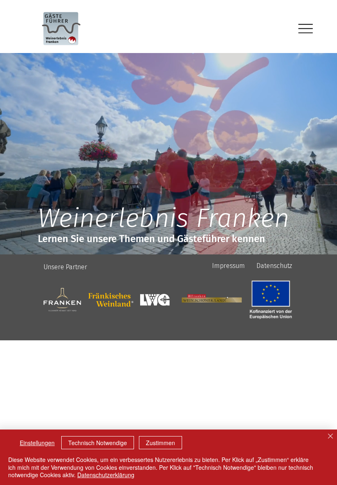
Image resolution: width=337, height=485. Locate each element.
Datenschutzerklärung (105, 475)
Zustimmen (160, 443)
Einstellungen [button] (37, 443)
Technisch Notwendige (97, 443)
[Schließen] (330, 436)
